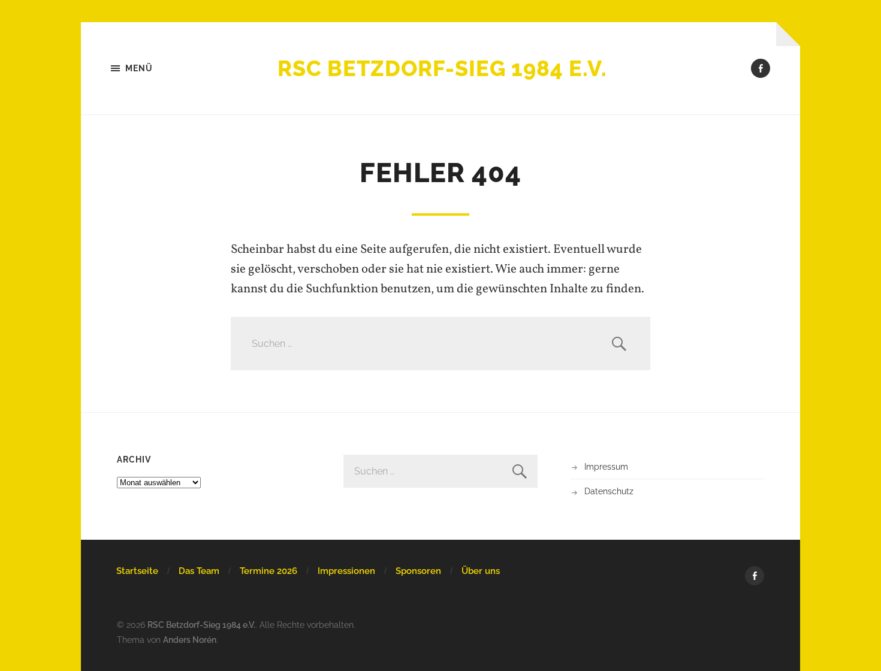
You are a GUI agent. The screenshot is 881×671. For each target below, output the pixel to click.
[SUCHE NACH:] (440, 343)
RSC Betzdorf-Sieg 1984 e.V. (442, 68)
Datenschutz (608, 491)
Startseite (137, 571)
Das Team (199, 571)
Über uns (480, 571)
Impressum (606, 466)
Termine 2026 (268, 571)
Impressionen (346, 571)
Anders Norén (189, 639)
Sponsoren (418, 571)
